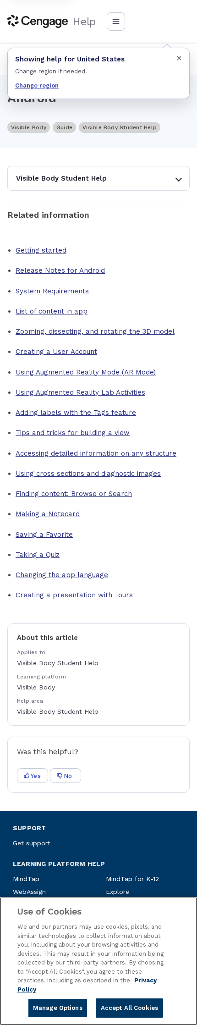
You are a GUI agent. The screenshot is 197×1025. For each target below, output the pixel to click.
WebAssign (29, 891)
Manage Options (57, 1007)
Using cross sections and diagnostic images (88, 473)
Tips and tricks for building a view (73, 433)
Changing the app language (62, 575)
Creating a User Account (56, 351)
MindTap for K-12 (132, 878)
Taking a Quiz (38, 555)
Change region (37, 85)
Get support (31, 843)
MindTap (26, 878)
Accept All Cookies (129, 1007)
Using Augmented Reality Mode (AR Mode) (86, 372)
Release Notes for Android (60, 270)
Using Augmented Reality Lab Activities (80, 392)
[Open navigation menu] (116, 21)
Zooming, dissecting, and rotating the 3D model (95, 331)
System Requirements (52, 291)
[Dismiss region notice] (179, 58)
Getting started (41, 250)
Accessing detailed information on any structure (96, 453)
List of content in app (52, 311)
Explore (117, 891)
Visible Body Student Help (61, 178)
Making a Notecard (48, 514)
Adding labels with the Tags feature (76, 412)
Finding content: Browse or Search (74, 494)
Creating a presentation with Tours (74, 595)
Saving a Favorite (44, 534)
